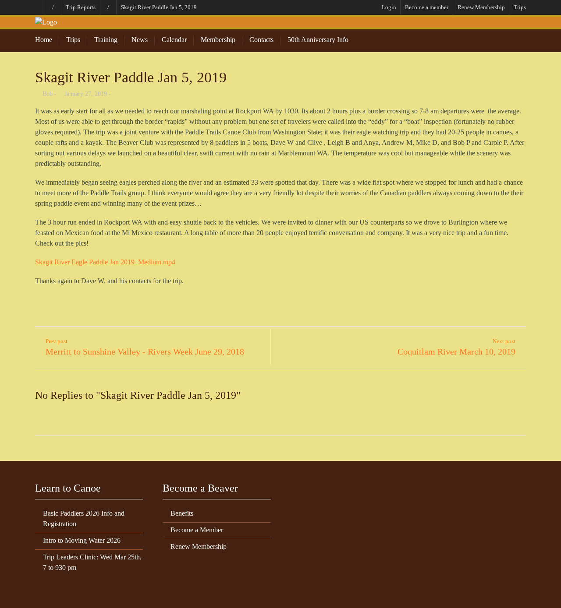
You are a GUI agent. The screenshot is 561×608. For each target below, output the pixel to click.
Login (389, 7)
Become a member (426, 7)
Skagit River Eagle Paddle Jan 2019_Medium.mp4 (105, 262)
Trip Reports (81, 7)
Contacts (261, 39)
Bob (48, 94)
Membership (218, 39)
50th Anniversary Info (318, 39)
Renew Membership (481, 7)
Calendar (174, 39)
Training (105, 39)
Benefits (181, 513)
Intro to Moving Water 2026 (82, 540)
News (139, 39)
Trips (520, 7)
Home (43, 39)
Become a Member (196, 530)
